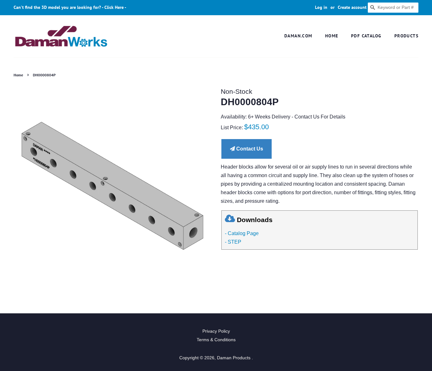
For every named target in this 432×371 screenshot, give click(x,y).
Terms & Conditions (216, 339)
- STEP (233, 242)
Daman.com (298, 36)
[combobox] (393, 8)
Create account (352, 7)
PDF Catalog (366, 36)
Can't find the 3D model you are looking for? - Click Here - (70, 7)
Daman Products (234, 357)
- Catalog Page (242, 233)
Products (406, 36)
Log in (321, 7)
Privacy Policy (216, 331)
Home (331, 36)
